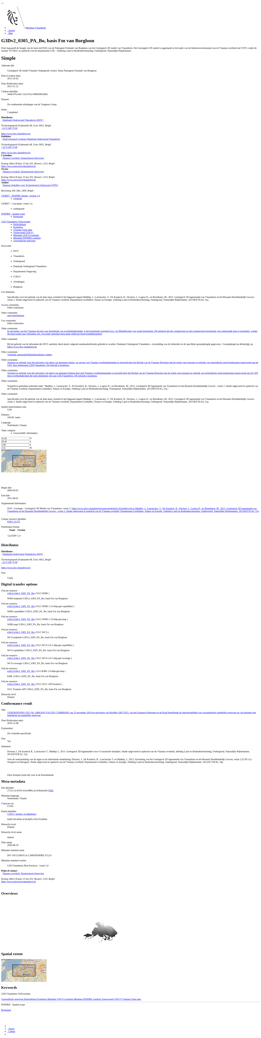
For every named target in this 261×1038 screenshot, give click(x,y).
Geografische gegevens (24, 240)
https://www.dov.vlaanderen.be (16, 133)
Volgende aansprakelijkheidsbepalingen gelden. (29, 354)
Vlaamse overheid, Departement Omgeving (23, 158)
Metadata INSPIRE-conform (27, 238)
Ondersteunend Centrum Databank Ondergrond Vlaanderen (31, 139)
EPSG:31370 (13, 521)
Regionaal (18, 216)
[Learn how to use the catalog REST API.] (7, 1034)
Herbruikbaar (19, 224)
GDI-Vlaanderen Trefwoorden (15, 221)
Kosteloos (18, 227)
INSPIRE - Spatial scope (13, 214)
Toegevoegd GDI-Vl (23, 232)
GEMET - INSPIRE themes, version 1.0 (20, 195)
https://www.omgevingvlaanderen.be (18, 166)
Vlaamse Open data (22, 230)
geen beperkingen (15, 315)
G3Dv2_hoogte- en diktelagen (21, 814)
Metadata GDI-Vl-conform (26, 235)
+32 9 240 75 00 (9, 128)
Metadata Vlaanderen (36, 28)
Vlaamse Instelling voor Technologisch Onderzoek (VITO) (30, 185)
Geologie (17, 198)
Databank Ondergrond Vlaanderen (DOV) (22, 120)
